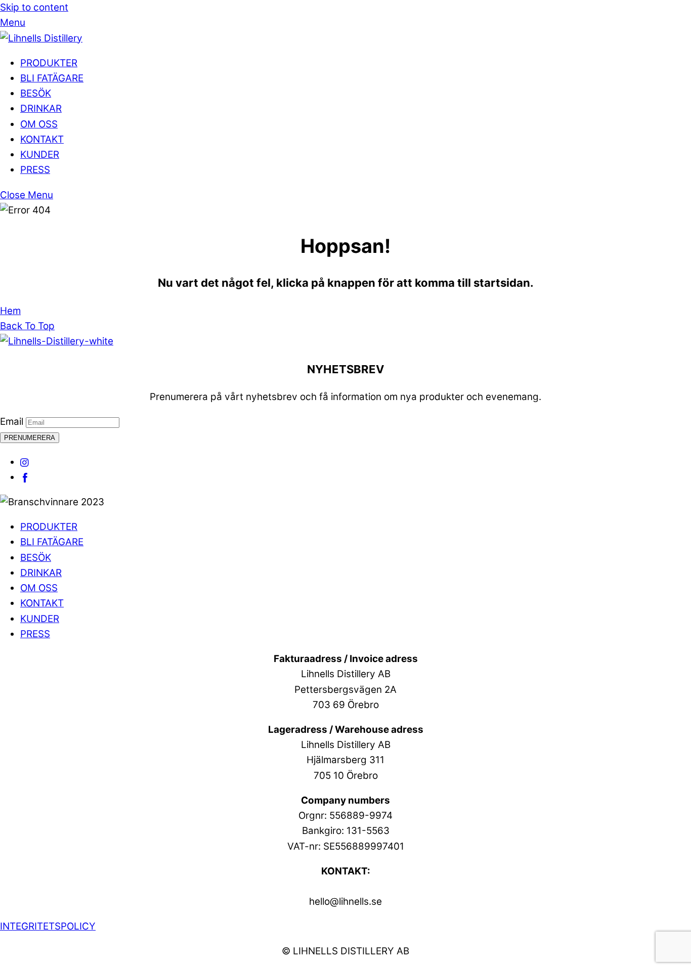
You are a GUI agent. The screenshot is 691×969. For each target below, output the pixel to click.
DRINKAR (41, 108)
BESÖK (35, 93)
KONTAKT (42, 139)
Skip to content (34, 7)
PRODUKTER (48, 63)
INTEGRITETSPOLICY (48, 926)
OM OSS (39, 124)
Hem (10, 311)
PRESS (35, 169)
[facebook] (25, 477)
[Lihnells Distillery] (41, 38)
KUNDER (39, 154)
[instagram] (25, 462)
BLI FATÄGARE (51, 78)
